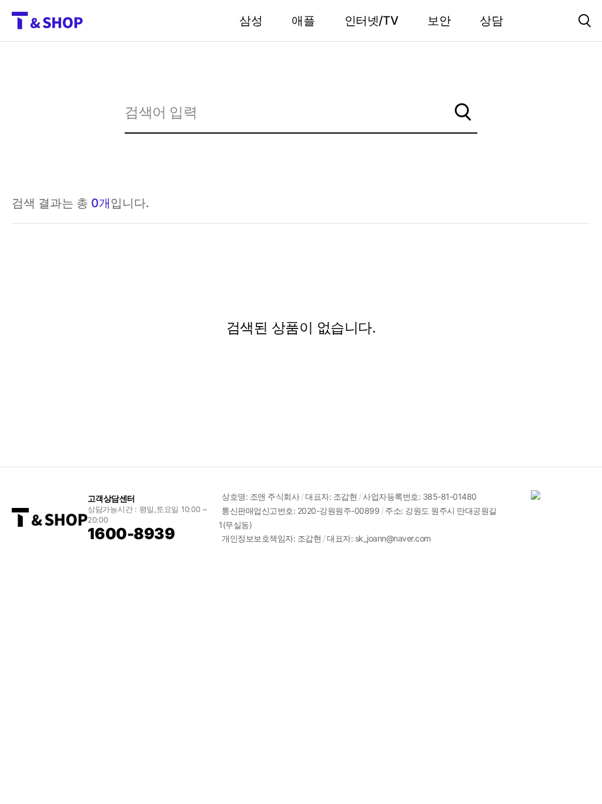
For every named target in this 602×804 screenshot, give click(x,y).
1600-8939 (131, 533)
